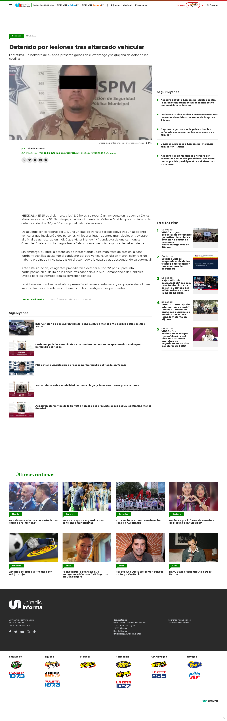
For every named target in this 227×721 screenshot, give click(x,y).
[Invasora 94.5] (52, 665)
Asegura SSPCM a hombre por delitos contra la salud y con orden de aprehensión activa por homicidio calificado (188, 103)
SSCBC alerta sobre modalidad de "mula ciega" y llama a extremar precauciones (87, 385)
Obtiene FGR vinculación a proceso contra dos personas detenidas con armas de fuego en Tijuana (189, 117)
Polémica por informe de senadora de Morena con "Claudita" (191, 521)
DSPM (52, 299)
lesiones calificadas (68, 299)
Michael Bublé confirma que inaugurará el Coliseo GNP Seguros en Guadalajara (85, 574)
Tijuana (115, 5)
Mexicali (127, 5)
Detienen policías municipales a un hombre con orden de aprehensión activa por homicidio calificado (88, 345)
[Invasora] (17, 665)
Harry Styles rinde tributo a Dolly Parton (190, 573)
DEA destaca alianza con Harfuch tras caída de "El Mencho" (33, 521)
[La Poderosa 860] (52, 674)
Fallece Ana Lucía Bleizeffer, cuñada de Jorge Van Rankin (140, 573)
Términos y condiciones (179, 620)
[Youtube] (22, 632)
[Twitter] (29, 160)
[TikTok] (34, 632)
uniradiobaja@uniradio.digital (127, 634)
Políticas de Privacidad (178, 623)
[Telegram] (45, 160)
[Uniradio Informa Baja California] (34, 5)
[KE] (194, 664)
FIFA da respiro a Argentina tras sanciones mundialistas (83, 521)
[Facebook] (35, 160)
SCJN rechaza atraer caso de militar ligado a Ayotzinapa (139, 521)
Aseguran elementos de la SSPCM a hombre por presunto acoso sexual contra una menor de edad (93, 407)
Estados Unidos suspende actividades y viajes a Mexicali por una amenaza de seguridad (176, 263)
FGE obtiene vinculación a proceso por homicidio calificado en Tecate (80, 364)
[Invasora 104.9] (88, 664)
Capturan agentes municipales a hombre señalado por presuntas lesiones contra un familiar (187, 132)
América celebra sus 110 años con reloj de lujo (31, 573)
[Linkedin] (40, 160)
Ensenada (141, 5)
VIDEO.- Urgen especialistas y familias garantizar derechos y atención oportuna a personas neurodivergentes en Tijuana (177, 240)
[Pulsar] (17, 675)
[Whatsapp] (24, 160)
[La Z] (123, 685)
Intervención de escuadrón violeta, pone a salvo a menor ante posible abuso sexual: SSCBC (90, 325)
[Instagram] (28, 632)
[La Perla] (194, 675)
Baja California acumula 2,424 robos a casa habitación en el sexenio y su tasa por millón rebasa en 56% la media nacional (176, 286)
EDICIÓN (66, 5)
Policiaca (16, 36)
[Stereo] (123, 664)
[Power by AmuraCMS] (210, 701)
